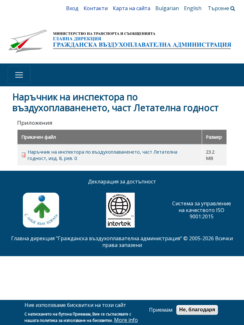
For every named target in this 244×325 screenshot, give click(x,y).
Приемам (161, 310)
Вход (72, 8)
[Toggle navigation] (19, 75)
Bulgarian (167, 8)
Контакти (96, 8)
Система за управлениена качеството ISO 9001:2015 (201, 210)
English (192, 8)
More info (126, 320)
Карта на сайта (131, 8)
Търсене (219, 8)
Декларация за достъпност (122, 181)
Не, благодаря (197, 309)
